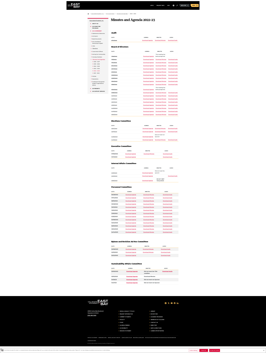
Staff (121, 322)
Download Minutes (160, 40)
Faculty (122, 319)
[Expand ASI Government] (90, 31)
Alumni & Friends (125, 325)
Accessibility (124, 328)
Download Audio (172, 40)
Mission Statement (125, 330)
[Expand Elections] (91, 48)
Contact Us (154, 322)
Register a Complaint (138, 337)
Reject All (203, 350)
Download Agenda (147, 40)
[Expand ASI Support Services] (90, 91)
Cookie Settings (92, 340)
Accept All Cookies (214, 350)
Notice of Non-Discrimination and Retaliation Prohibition (160, 337)
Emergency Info (103, 337)
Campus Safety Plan (127, 337)
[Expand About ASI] (90, 23)
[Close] (263, 350)
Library (153, 311)
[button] (173, 5)
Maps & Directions (156, 328)
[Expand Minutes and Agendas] (91, 59)
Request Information (126, 314)
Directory (154, 325)
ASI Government (110, 13)
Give (168, 5)
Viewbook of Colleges (157, 319)
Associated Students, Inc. (97, 13)
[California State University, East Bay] (98, 302)
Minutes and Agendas (122, 13)
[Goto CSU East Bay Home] (88, 14)
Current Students (125, 316)
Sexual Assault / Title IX (127, 311)
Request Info (160, 5)
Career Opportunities (157, 330)
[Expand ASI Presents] (90, 88)
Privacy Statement (92, 337)
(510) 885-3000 (92, 315)
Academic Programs (157, 316)
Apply (152, 5)
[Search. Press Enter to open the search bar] (177, 5)
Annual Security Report (114, 337)
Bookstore (154, 314)
